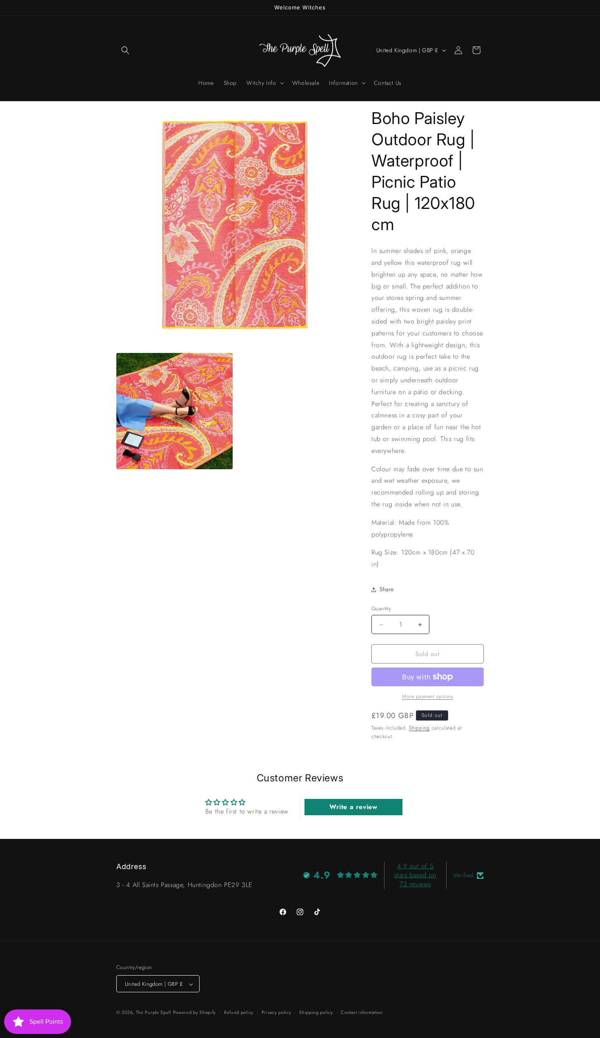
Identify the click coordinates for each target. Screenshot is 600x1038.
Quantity (381, 608)
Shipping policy (316, 1012)
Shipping (419, 728)
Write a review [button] (353, 807)
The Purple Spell (153, 1012)
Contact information (361, 1012)
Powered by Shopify (194, 1012)
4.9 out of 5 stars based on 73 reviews (415, 875)
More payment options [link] (427, 696)
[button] (125, 50)
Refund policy (238, 1012)
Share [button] (387, 589)
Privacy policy (276, 1012)
